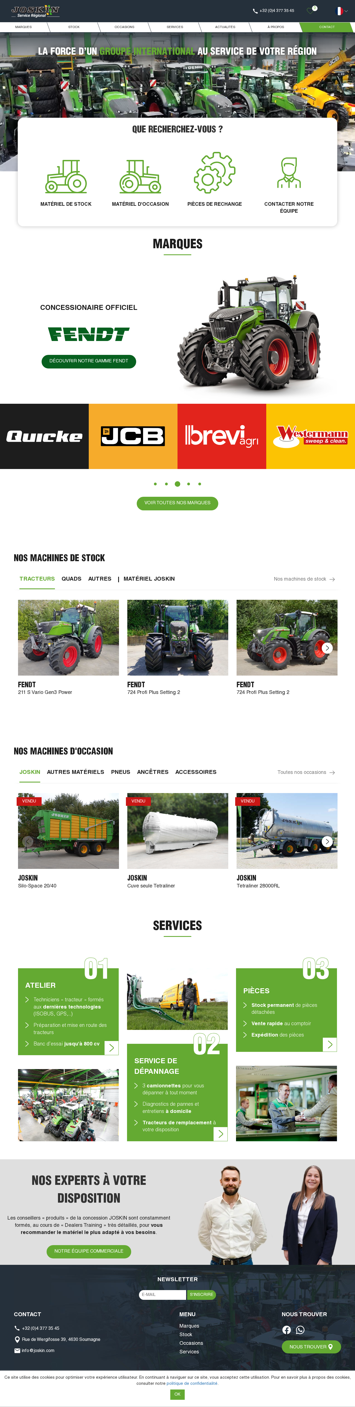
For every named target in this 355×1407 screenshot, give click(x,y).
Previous (27, 648)
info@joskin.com (37, 1351)
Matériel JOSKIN (149, 579)
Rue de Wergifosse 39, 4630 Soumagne (60, 1340)
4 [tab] (188, 484)
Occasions (191, 1343)
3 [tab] (177, 484)
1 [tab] (155, 484)
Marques (189, 1326)
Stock (185, 1335)
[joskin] (35, 11)
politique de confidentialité (192, 1384)
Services (189, 1352)
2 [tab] (166, 484)
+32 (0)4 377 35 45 (40, 1329)
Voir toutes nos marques (177, 503)
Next (327, 648)
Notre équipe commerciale (88, 1252)
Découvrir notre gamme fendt (88, 361)
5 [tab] (200, 484)
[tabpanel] (90, 436)
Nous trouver (309, 1347)
